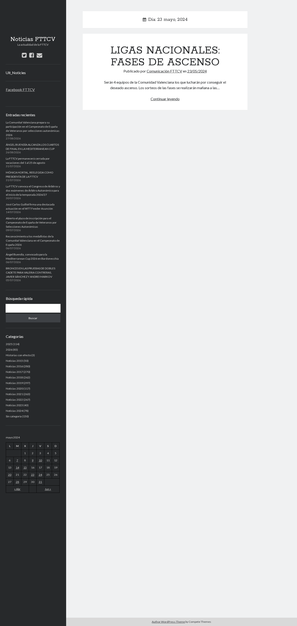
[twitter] (24, 55)
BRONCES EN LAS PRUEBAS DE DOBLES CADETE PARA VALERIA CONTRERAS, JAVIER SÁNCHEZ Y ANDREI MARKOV (30, 272)
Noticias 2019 (14, 383)
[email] (39, 55)
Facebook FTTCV (20, 89)
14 (17, 467)
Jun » (48, 489)
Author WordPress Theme (168, 621)
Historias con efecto (18, 355)
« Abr (17, 489)
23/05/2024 (197, 71)
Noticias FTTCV (32, 39)
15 (25, 467)
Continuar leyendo (165, 99)
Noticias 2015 (14, 360)
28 (17, 482)
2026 (9, 349)
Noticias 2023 (14, 405)
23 (32, 474)
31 (40, 482)
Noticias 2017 (14, 372)
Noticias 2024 (14, 410)
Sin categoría (14, 416)
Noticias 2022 (14, 399)
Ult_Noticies (16, 72)
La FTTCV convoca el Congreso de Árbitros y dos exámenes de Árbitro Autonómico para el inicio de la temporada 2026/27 (33, 190)
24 (40, 474)
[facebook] (31, 55)
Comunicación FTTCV (164, 71)
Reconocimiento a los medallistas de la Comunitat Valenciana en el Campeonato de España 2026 (33, 240)
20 (9, 474)
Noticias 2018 (14, 377)
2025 (9, 344)
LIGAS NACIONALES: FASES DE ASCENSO (165, 56)
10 (40, 460)
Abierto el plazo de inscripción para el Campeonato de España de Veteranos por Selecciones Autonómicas (31, 222)
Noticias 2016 (14, 366)
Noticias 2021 (14, 394)
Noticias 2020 (14, 388)
